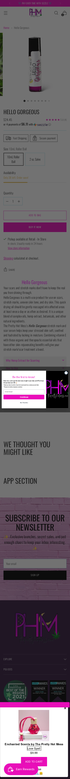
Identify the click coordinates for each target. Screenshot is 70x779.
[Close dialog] (66, 372)
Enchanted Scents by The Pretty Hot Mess (34, 744)
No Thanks (24, 403)
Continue (24, 397)
